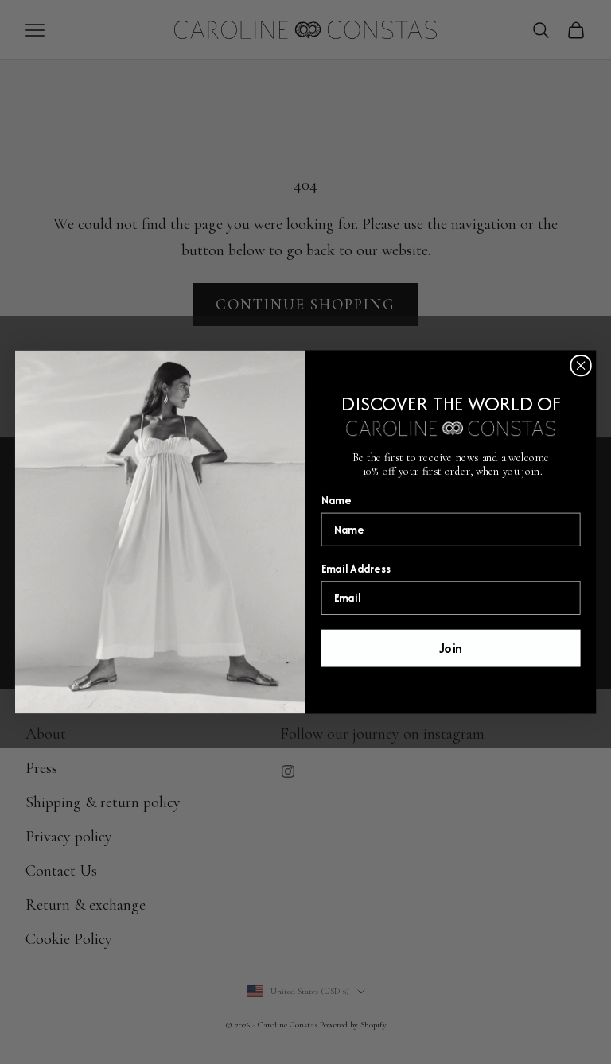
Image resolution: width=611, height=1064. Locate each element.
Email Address (356, 569)
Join (451, 648)
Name (336, 500)
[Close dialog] (580, 365)
